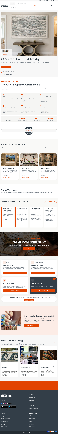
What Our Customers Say (5, 416)
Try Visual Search (34, 6)
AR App (30, 402)
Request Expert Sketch (43, 290)
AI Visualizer (31, 400)
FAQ (51, 0)
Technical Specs (32, 418)
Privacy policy (31, 432)
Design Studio (16, 67)
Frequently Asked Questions (6, 427)
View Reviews (4, 54)
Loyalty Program (47, 0)
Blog (30, 415)
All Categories (31, 395)
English (54, 0)
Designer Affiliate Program (5, 418)
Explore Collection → (7, 177)
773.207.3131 (3, 400)
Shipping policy (44, 432)
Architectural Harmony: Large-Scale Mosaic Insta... (48, 367)
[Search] (40, 5)
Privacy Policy (31, 427)
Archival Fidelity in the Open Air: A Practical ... (9, 367)
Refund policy (25, 432)
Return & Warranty (4, 426)
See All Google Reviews (50, 201)
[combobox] (43, 6)
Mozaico (9, 432)
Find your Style (31, 405)
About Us (2, 415)
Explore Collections (6, 67)
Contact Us (3, 424)
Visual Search (31, 403)
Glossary (30, 421)
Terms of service (38, 432)
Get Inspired (31, 424)
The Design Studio (32, 397)
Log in (55, 6)
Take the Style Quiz (31, 325)
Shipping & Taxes (32, 426)
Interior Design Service (5, 421)
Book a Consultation (29, 300)
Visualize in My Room (14, 290)
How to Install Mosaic (33, 416)
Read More (54, 342)
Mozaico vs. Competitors (33, 408)
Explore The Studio (29, 248)
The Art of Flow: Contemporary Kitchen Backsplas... (28, 367)
